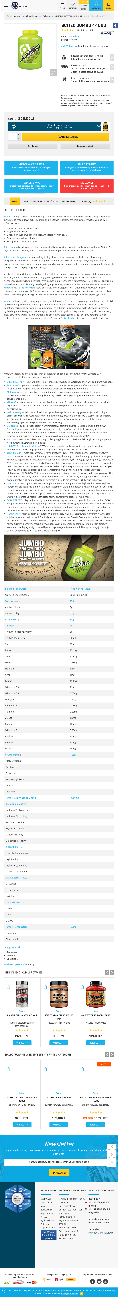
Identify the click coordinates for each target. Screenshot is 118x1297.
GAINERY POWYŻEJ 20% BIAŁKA (68, 16)
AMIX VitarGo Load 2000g (95, 1015)
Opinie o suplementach (48, 1226)
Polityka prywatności (69, 1231)
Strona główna (13, 16)
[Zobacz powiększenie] (53, 72)
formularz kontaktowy (90, 170)
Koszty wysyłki (89, 68)
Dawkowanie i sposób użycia (40, 201)
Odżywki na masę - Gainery (38, 16)
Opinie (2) (85, 201)
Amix (96, 1011)
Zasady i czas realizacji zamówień (70, 1211)
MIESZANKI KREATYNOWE (59, 1023)
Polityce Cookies (69, 1293)
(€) (84, 5)
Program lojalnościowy (47, 1219)
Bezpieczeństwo (67, 1238)
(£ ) (84, 9)
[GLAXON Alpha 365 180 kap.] (22, 993)
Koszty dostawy (67, 1206)
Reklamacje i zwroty (69, 1227)
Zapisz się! (59, 1173)
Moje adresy (47, 1213)
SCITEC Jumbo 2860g (59, 1097)
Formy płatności (67, 1216)
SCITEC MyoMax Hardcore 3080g (22, 1099)
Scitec (76, 36)
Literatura (69, 201)
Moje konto (46, 1202)
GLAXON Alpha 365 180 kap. (22, 1015)
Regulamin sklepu (67, 1235)
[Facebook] (93, 1282)
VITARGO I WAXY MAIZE (96, 1023)
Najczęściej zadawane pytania (69, 1222)
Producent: (66, 36)
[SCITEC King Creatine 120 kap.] (59, 993)
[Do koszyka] (8, 988)
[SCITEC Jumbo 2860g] (59, 1075)
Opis (15, 201)
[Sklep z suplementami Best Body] (16, 4)
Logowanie (46, 1199)
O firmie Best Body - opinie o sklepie (72, 1201)
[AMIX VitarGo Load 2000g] (96, 993)
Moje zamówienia (47, 1208)
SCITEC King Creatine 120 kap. (59, 1017)
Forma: (64, 39)
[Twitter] (99, 1282)
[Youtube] (106, 1282)
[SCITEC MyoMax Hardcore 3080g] (22, 1075)
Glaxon (22, 1011)
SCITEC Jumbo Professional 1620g (96, 1099)
